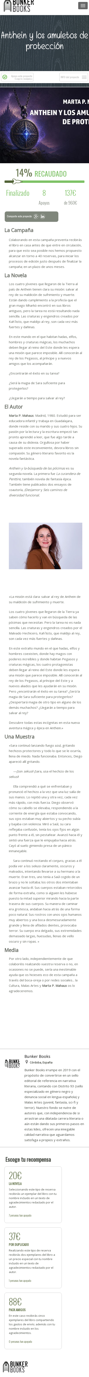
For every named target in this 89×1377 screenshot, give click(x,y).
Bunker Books (37, 1056)
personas (14, 1215)
